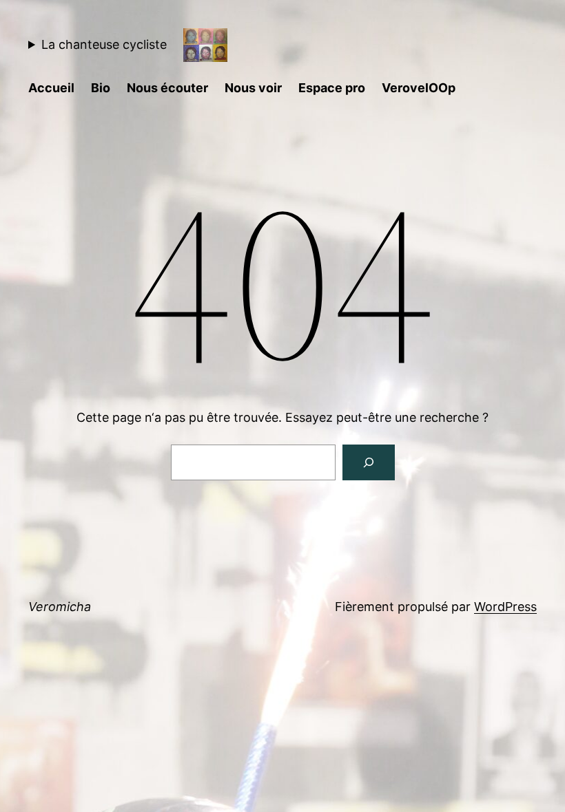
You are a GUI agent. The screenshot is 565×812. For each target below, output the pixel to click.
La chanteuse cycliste (104, 44)
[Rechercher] (368, 462)
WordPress (505, 606)
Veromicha (59, 606)
